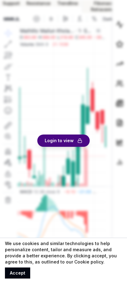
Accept (17, 272)
